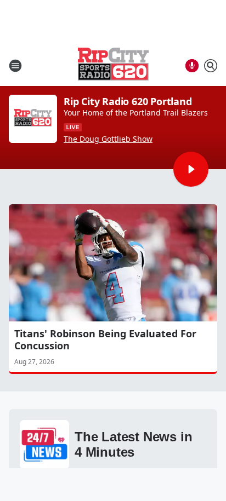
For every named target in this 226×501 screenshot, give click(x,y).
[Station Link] (113, 65)
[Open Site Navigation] (15, 65)
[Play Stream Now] (190, 169)
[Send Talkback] (192, 65)
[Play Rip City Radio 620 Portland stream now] (33, 119)
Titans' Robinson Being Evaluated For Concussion (105, 339)
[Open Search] (210, 65)
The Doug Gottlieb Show (108, 139)
